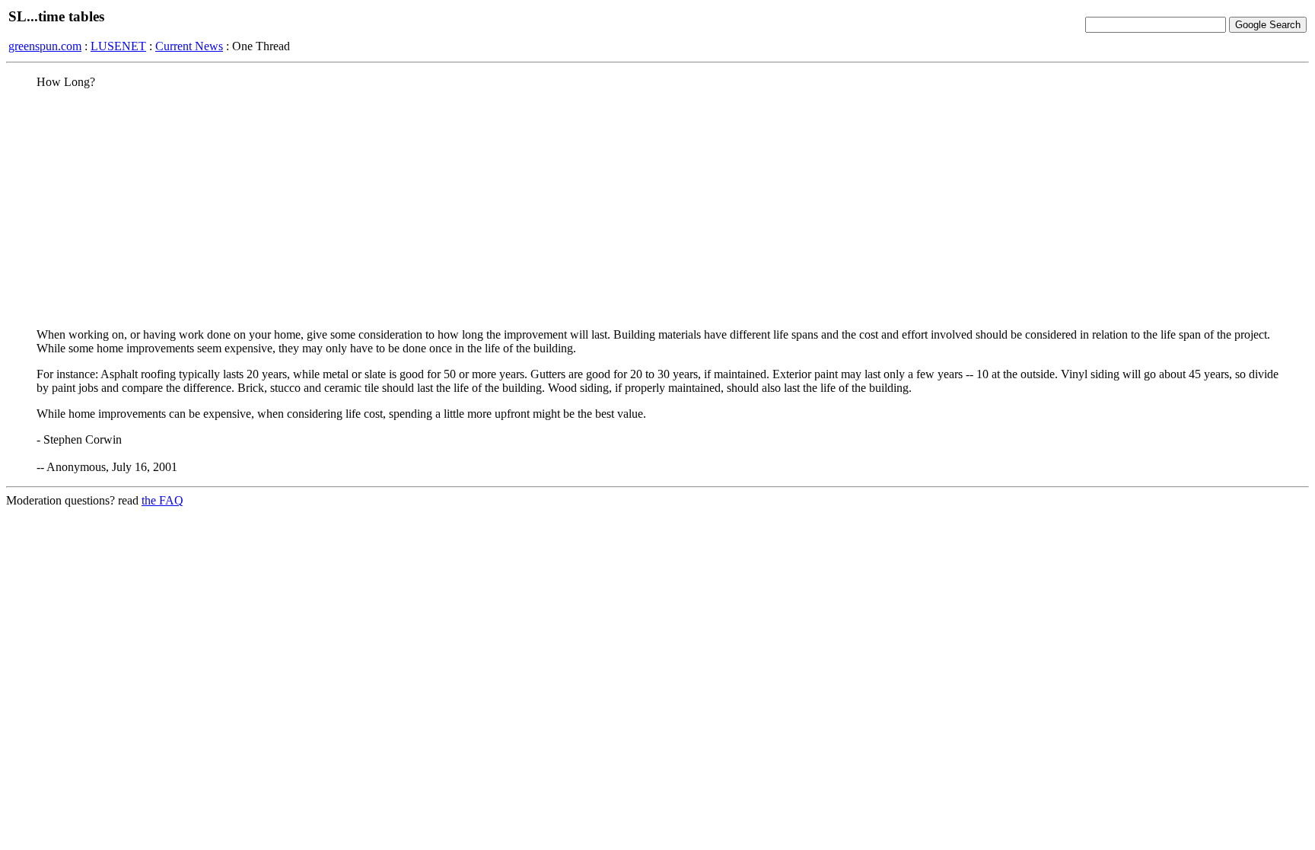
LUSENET (118, 46)
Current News (189, 46)
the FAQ (162, 500)
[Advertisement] (657, 207)
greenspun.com (44, 46)
